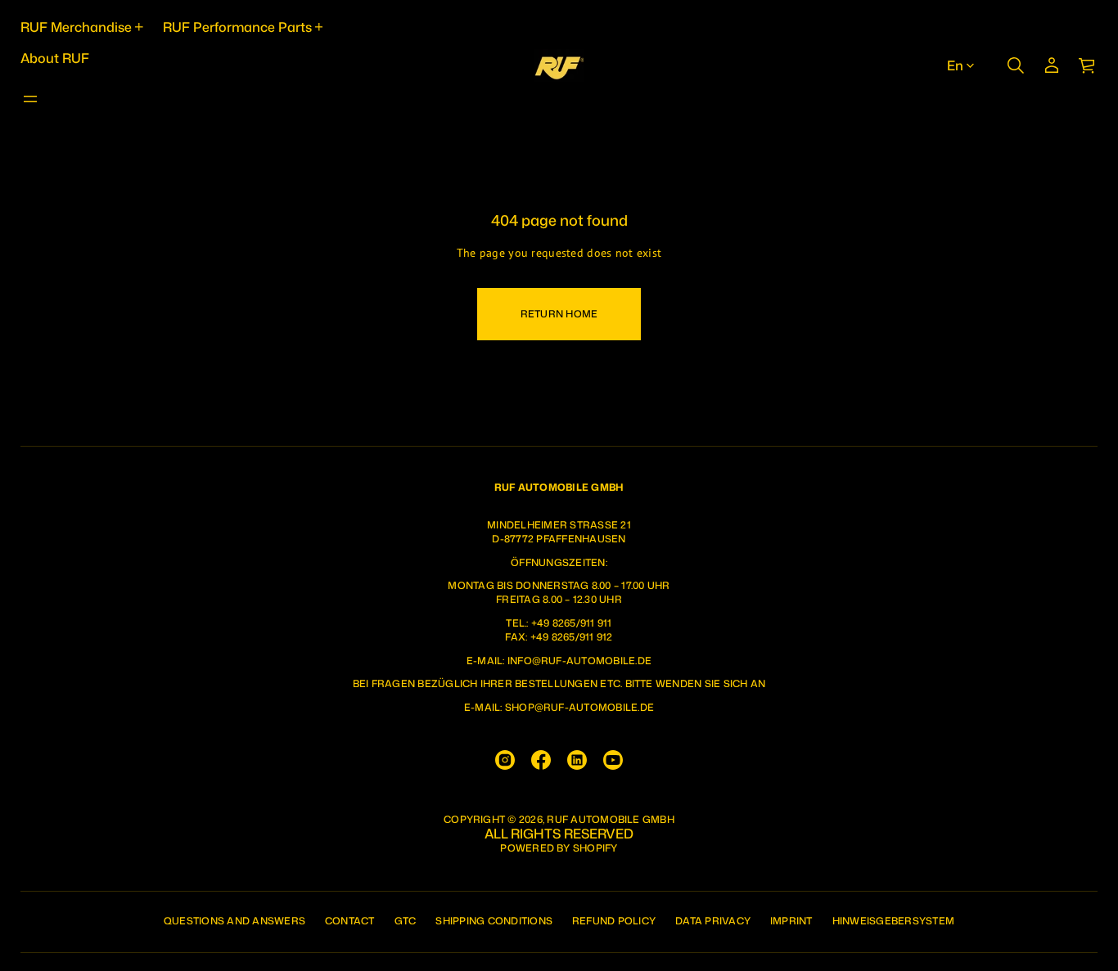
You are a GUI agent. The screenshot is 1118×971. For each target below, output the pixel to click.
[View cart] (1088, 65)
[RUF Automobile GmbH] (559, 65)
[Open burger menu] (30, 99)
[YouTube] (613, 760)
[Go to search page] (1016, 65)
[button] (1016, 65)
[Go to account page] (1052, 65)
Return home (559, 314)
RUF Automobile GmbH (610, 819)
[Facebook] (541, 760)
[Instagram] (505, 760)
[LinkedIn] (577, 760)
